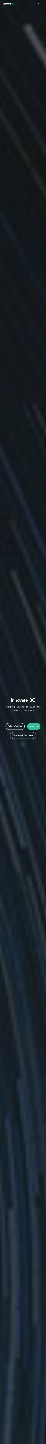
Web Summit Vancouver (23, 735)
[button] (38, 4)
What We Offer (15, 726)
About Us (34, 726)
